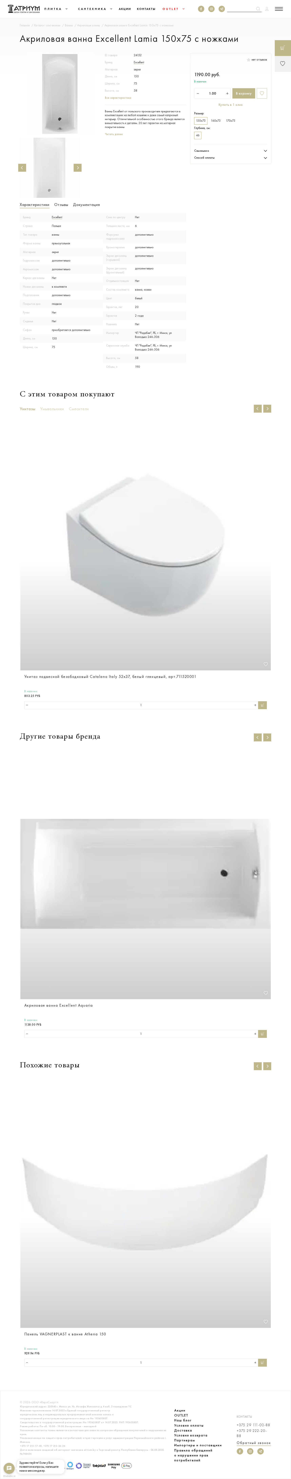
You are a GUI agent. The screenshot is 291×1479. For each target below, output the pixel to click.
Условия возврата (191, 1435)
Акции (179, 1410)
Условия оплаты (189, 1425)
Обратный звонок (254, 1443)
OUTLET (181, 1415)
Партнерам (184, 1440)
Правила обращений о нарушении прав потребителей (193, 1455)
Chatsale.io (9, 1476)
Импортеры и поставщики (198, 1445)
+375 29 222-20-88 (252, 1433)
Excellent (139, 62)
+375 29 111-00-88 (253, 1425)
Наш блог (183, 1420)
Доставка (183, 1430)
